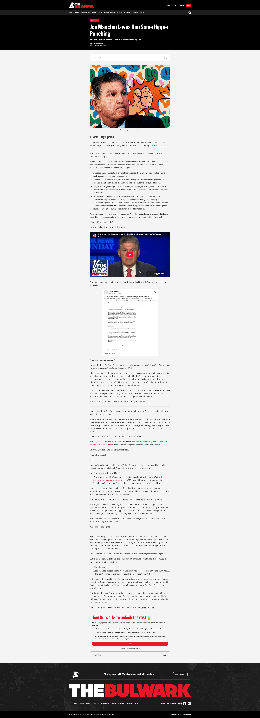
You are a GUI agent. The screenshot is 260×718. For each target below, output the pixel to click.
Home (70, 13)
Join (130, 644)
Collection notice (185, 715)
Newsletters (85, 13)
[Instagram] (180, 703)
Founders (127, 13)
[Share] (166, 57)
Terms (178, 715)
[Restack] (100, 57)
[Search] (189, 12)
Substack (111, 715)
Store (168, 5)
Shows (94, 13)
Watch (77, 13)
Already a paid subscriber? (130, 648)
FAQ (175, 5)
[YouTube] (189, 703)
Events (119, 13)
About (142, 13)
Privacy (173, 715)
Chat (100, 13)
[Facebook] (184, 703)
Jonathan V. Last (99, 43)
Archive (135, 13)
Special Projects (109, 13)
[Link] (87, 136)
